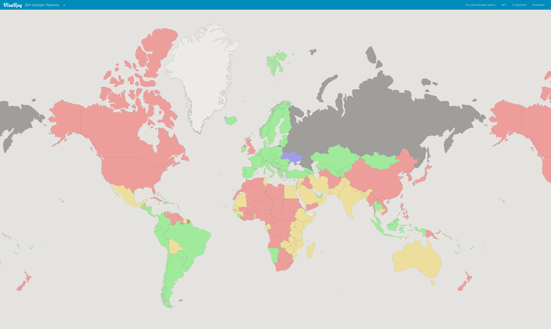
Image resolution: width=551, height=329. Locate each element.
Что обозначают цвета (480, 5)
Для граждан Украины (42, 4)
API (504, 5)
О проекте (519, 5)
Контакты (539, 5)
